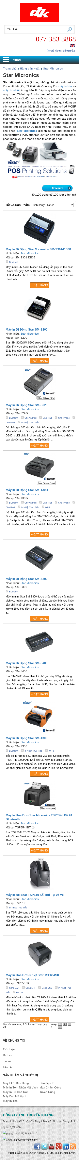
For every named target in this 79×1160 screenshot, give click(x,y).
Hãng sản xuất (30, 68)
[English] (72, 45)
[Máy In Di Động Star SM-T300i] (39, 468)
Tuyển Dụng (47, 1092)
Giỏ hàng (55, 50)
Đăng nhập (69, 50)
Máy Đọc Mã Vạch (15, 1096)
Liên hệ (7, 1067)
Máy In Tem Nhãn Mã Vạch (20, 1087)
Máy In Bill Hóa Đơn (16, 1092)
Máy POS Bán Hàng (16, 1083)
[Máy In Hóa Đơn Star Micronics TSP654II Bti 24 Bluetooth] (39, 795)
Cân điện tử (47, 1083)
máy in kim (65, 86)
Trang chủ (10, 68)
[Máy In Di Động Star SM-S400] (39, 641)
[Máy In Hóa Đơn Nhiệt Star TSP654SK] (39, 953)
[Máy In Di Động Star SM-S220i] (39, 383)
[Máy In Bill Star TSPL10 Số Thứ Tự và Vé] (39, 873)
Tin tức (7, 1061)
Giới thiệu (9, 1049)
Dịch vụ (7, 1055)
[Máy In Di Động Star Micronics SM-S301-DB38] (39, 228)
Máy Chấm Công (50, 1087)
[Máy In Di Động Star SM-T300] (39, 717)
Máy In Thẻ (10, 1100)
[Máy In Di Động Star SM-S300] (39, 557)
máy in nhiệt (11, 90)
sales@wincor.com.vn (26, 1139)
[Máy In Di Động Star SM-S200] (39, 308)
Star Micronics (53, 68)
